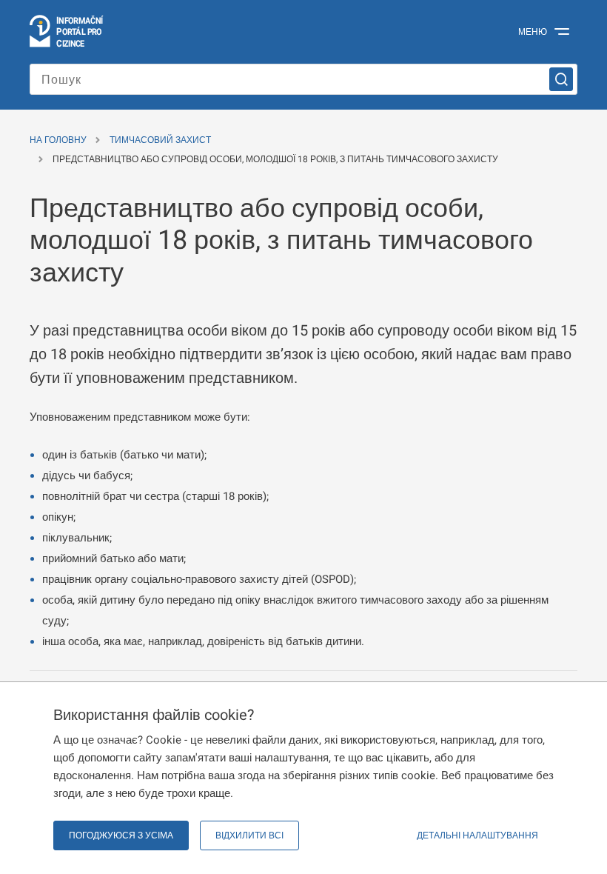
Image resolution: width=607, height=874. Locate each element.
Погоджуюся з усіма (121, 835)
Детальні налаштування (477, 835)
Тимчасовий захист (160, 140)
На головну (58, 140)
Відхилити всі (249, 835)
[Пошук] (561, 79)
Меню (532, 32)
